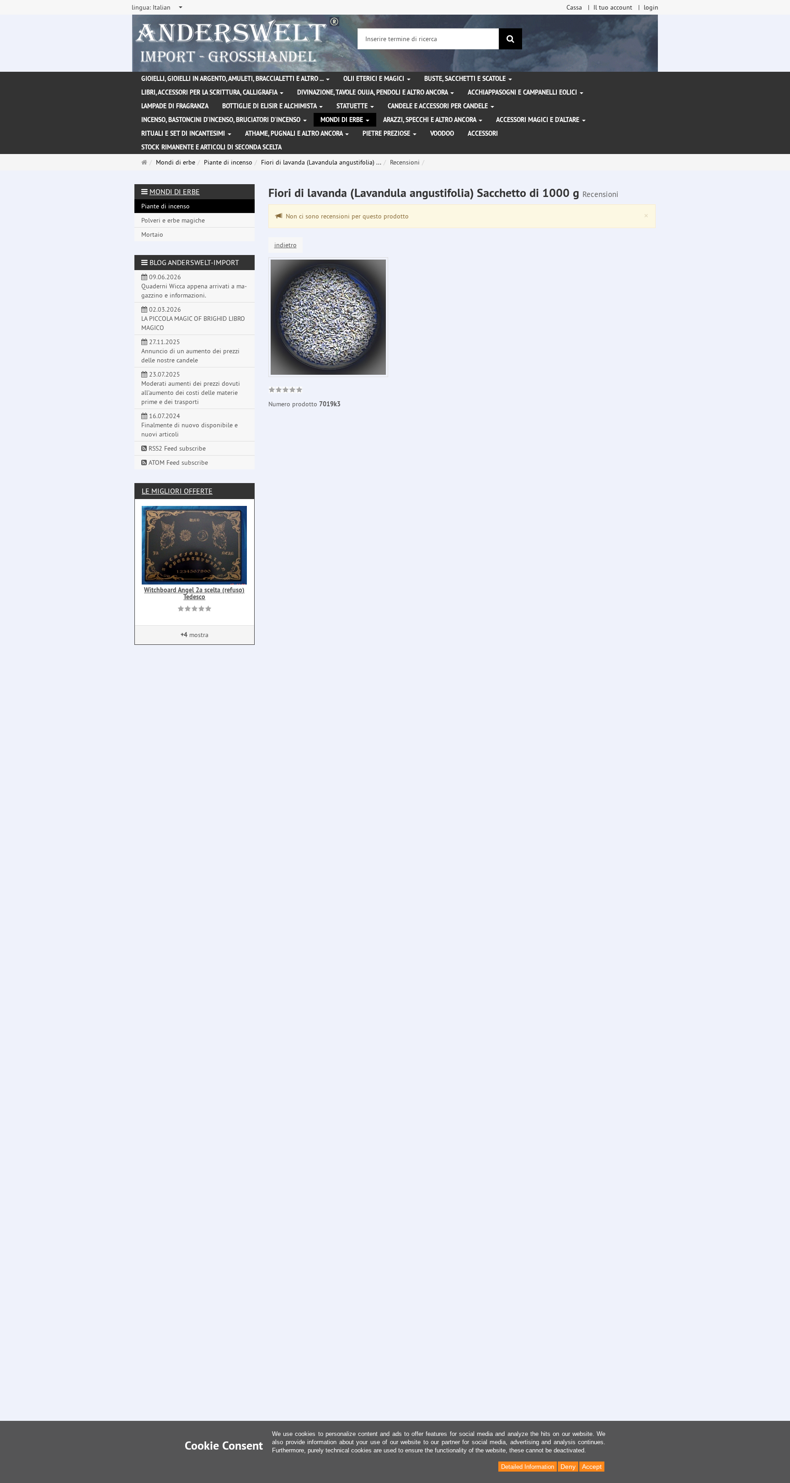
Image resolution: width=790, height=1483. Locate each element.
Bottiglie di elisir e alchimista (270, 106)
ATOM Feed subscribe (177, 462)
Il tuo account (612, 7)
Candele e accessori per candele (439, 106)
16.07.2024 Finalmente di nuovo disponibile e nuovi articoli (189, 425)
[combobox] (158, 7)
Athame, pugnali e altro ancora (294, 133)
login (651, 7)
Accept (592, 1466)
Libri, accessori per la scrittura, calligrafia (210, 92)
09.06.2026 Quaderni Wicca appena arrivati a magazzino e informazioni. (194, 286)
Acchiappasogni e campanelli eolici (523, 92)
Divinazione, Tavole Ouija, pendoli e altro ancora (373, 92)
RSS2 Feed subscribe (176, 448)
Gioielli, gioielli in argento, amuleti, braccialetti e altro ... (233, 78)
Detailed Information (527, 1466)
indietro (285, 245)
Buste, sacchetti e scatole (465, 78)
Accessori (483, 133)
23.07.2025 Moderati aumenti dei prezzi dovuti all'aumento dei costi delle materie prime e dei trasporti (190, 388)
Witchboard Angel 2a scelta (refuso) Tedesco (194, 593)
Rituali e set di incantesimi (184, 133)
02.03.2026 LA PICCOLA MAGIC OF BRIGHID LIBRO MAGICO (193, 318)
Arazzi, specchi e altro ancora (430, 120)
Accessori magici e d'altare (538, 120)
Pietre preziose (387, 133)
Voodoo (442, 133)
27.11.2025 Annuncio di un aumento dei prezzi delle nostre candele (190, 351)
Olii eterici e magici (374, 78)
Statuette (352, 106)
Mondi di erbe (342, 120)
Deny (568, 1466)
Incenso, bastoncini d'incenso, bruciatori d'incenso (221, 120)
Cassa (574, 7)
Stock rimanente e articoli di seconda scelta (211, 147)
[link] (285, 391)
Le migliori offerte (177, 490)
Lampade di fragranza (174, 106)
